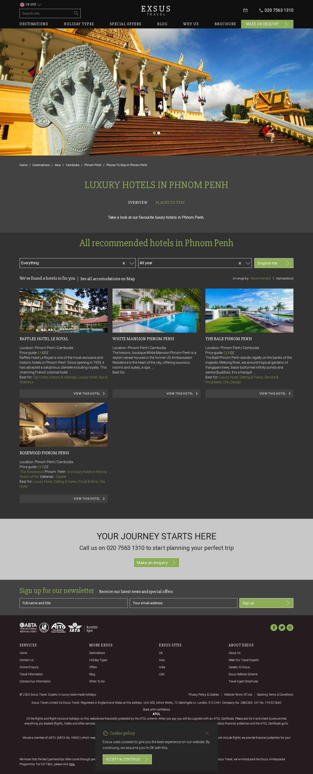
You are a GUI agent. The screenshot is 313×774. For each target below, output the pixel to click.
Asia (58, 165)
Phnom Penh (92, 165)
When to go (97, 681)
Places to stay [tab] (170, 202)
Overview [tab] (137, 202)
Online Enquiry (29, 667)
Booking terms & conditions (275, 694)
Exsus (156, 10)
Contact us (27, 660)
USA (162, 674)
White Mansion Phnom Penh (143, 338)
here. (72, 764)
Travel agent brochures (243, 681)
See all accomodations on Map (107, 279)
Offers (93, 667)
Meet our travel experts (244, 660)
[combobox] (68, 262)
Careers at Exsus (239, 667)
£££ (45, 353)
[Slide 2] (158, 133)
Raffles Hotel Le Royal (44, 338)
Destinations (34, 24)
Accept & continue (123, 759)
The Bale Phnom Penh (228, 338)
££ (43, 353)
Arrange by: (241, 278)
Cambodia (72, 165)
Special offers (126, 24)
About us (235, 653)
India (162, 667)
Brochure (225, 24)
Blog (162, 24)
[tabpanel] (156, 362)
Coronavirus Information (35, 681)
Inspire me (267, 263)
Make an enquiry (262, 24)
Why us (191, 24)
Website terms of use (238, 694)
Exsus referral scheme (243, 674)
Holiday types (79, 24)
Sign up (248, 603)
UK (161, 653)
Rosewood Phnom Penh (44, 453)
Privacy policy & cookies (204, 694)
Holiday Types (98, 660)
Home (24, 165)
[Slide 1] (154, 133)
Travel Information (31, 674)
